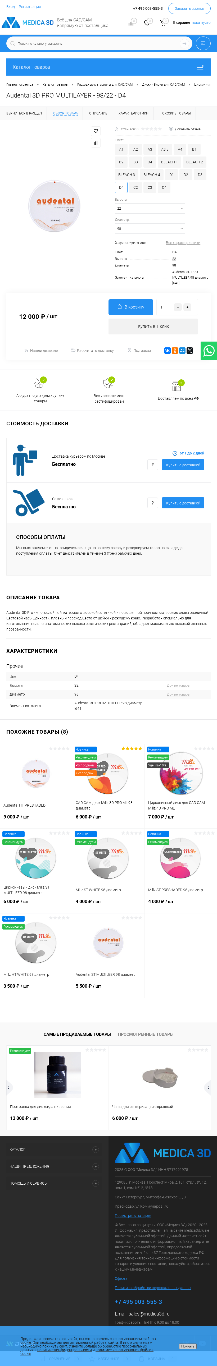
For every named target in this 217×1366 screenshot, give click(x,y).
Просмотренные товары (146, 1034)
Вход (10, 6)
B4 (150, 162)
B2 (121, 162)
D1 (171, 175)
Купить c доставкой (183, 465)
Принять (188, 1346)
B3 (135, 162)
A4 (180, 149)
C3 (150, 187)
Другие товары (178, 685)
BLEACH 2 (194, 162)
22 (174, 259)
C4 (164, 187)
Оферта (121, 1278)
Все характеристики (183, 243)
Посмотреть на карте (133, 1215)
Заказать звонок (189, 8)
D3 (200, 175)
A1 (121, 149)
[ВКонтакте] (167, 350)
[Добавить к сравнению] (96, 143)
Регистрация (30, 6)
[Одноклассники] (175, 350)
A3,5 (165, 149)
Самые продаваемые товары (77, 1034)
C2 (135, 187)
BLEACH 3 (126, 175)
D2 (186, 175)
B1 (194, 149)
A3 (150, 149)
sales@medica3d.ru (149, 1314)
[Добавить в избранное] (96, 131)
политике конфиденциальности (64, 1350)
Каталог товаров (31, 67)
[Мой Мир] (182, 350)
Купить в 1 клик (153, 326)
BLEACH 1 (169, 162)
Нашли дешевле (44, 350)
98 (174, 265)
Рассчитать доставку (95, 350)
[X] (190, 350)
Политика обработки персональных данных (153, 1288)
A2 (135, 149)
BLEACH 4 (151, 175)
